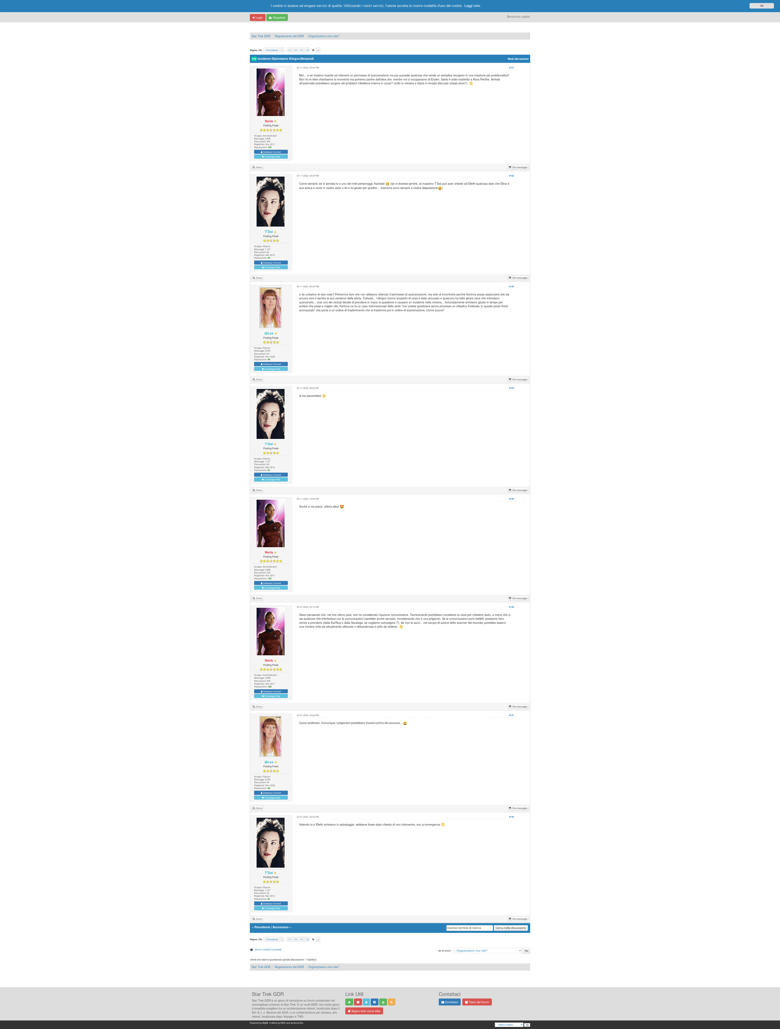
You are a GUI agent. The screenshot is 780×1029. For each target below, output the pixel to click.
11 (289, 50)
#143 (511, 286)
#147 (511, 715)
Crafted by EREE (277, 1023)
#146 (511, 606)
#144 (511, 388)
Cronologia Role (272, 156)
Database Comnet (271, 151)
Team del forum (478, 1002)
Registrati (278, 17)
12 (295, 50)
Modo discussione (518, 59)
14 (307, 50)
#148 (511, 816)
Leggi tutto (472, 5)
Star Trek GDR (260, 36)
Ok (762, 5)
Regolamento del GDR (289, 36)
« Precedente (271, 50)
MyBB (265, 1023)
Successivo (281, 927)
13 (301, 50)
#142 (511, 175)
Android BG (297, 1023)
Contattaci (451, 1002)
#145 (511, 498)
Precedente (262, 927)
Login (259, 17)
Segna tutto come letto (365, 1011)
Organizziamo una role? (323, 36)
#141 (511, 67)
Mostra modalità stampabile (268, 949)
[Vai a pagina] (318, 50)
